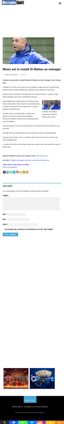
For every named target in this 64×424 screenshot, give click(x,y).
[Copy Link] (20, 172)
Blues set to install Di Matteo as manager (32, 69)
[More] (27, 172)
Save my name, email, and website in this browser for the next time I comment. (29, 229)
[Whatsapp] (10, 172)
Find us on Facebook (10, 167)
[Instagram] (17, 172)
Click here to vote (42, 156)
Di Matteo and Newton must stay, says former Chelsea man (29, 160)
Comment (6, 196)
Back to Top (30, 400)
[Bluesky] (14, 172)
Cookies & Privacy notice (36, 407)
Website (5, 224)
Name (5, 214)
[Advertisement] (32, 22)
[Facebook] (7, 172)
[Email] (23, 172)
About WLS (17, 407)
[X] (4, 172)
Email (5, 219)
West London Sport (12, 75)
